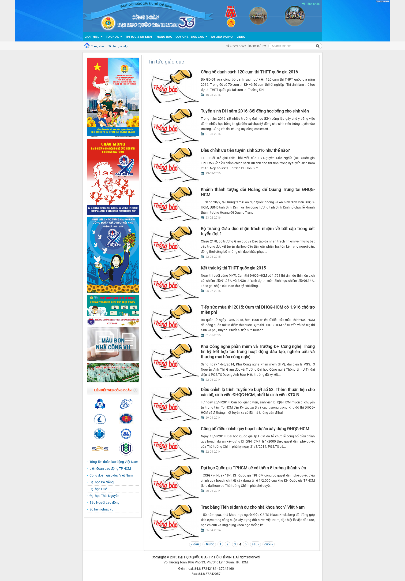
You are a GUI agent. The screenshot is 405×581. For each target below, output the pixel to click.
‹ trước (209, 544)
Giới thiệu (92, 36)
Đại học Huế (98, 489)
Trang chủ (97, 46)
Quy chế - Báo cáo (190, 36)
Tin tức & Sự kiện (138, 36)
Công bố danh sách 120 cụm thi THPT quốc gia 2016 (249, 71)
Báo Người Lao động (105, 502)
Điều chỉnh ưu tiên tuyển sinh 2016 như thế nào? (245, 150)
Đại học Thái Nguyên (104, 496)
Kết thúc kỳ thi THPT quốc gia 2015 (233, 267)
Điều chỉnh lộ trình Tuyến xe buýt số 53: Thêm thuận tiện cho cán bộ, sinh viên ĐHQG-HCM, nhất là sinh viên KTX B (258, 392)
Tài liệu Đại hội (221, 36)
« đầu (195, 544)
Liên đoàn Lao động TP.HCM (110, 468)
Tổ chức (113, 36)
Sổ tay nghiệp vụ (101, 509)
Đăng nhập (313, 4)
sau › (255, 544)
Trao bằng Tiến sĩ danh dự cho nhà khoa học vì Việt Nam (253, 507)
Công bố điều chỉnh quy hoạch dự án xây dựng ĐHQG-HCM (255, 428)
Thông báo (163, 36)
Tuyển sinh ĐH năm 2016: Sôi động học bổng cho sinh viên (255, 110)
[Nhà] (202, 16)
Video (240, 36)
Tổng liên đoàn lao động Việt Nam (114, 462)
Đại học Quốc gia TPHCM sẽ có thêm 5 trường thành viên (253, 467)
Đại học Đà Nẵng (102, 482)
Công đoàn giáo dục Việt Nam (111, 475)
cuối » (268, 544)
